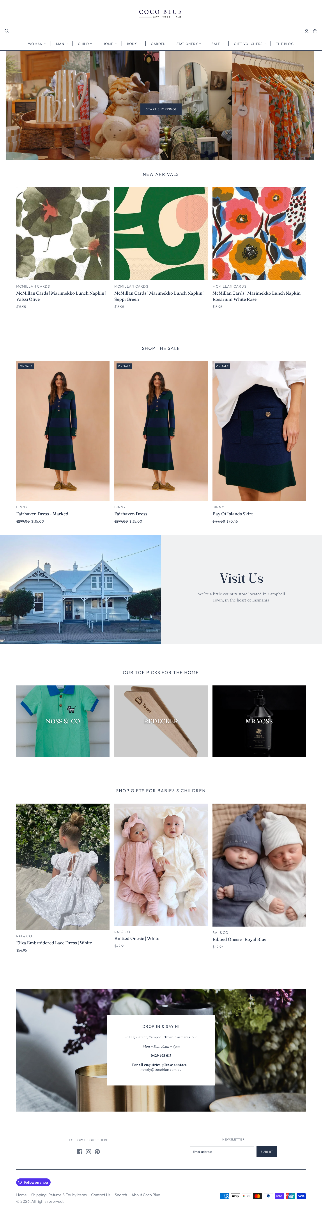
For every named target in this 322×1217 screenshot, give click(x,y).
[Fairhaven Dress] (161, 431)
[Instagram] (88, 1151)
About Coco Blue (145, 1194)
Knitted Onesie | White (136, 938)
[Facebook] (79, 1151)
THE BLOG (285, 44)
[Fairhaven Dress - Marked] (63, 431)
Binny (22, 507)
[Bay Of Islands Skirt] (259, 431)
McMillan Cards (33, 286)
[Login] (306, 31)
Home (21, 1194)
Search (121, 1194)
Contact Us (100, 1194)
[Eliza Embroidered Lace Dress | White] (63, 867)
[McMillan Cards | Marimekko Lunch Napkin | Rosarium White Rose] (259, 234)
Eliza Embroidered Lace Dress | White (54, 942)
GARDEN (158, 44)
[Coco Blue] (161, 14)
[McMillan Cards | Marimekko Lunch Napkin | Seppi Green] (161, 234)
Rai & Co (24, 936)
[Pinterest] (97, 1151)
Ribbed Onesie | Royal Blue (239, 939)
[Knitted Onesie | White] (161, 865)
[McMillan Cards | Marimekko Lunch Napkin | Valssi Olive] (63, 234)
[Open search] (7, 31)
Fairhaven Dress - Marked (42, 513)
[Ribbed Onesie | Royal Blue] (259, 865)
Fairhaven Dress (130, 513)
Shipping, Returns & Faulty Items (59, 1194)
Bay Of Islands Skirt (232, 513)
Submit (267, 1152)
